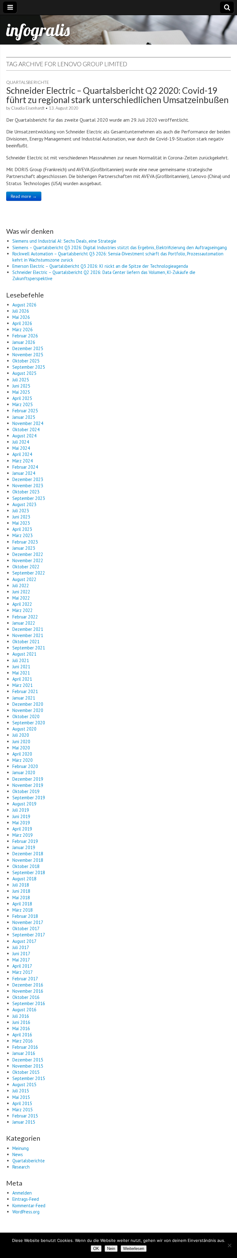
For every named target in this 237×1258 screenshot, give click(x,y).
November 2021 (27, 635)
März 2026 (22, 329)
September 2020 (28, 723)
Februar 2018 (25, 916)
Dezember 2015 (27, 1060)
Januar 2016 (23, 1053)
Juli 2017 (20, 947)
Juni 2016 (21, 1022)
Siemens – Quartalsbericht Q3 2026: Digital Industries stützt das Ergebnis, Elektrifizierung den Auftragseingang (119, 247)
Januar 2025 (23, 417)
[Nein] (229, 1245)
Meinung (20, 1148)
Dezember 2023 (27, 479)
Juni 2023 (21, 517)
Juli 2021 (20, 660)
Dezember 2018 (27, 854)
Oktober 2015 (26, 1072)
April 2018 (22, 904)
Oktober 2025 (26, 361)
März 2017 (22, 972)
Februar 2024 (25, 467)
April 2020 (22, 754)
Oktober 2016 (26, 997)
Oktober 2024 (26, 429)
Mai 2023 (21, 523)
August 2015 (24, 1084)
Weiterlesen (133, 1248)
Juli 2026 (20, 311)
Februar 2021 (25, 691)
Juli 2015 (20, 1091)
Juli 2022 (20, 585)
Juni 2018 (21, 891)
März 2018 (22, 910)
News (17, 1154)
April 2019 (22, 829)
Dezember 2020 (27, 704)
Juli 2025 (20, 380)
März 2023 (22, 535)
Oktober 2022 (26, 567)
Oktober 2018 (26, 866)
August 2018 (24, 879)
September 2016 (28, 1003)
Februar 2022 (25, 617)
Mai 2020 (21, 748)
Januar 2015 (23, 1122)
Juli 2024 (20, 442)
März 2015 (22, 1110)
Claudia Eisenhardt (27, 108)
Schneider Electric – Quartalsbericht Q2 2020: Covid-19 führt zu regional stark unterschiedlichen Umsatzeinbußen (117, 95)
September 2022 (28, 573)
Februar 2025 (25, 411)
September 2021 (28, 648)
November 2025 (27, 355)
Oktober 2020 (26, 716)
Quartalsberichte (27, 82)
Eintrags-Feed (25, 1199)
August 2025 (24, 373)
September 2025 (28, 367)
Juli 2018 (20, 885)
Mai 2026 (21, 317)
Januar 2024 (23, 473)
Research (21, 1167)
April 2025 (22, 398)
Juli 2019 (20, 810)
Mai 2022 (21, 598)
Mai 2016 (21, 1028)
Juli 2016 (20, 1016)
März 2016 (22, 1041)
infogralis (38, 30)
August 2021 (24, 654)
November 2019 (27, 785)
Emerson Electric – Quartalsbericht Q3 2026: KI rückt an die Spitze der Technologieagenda (100, 266)
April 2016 (22, 1035)
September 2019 (28, 797)
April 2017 (22, 966)
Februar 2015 (25, 1116)
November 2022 (27, 560)
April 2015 (22, 1103)
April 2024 (22, 454)
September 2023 (28, 498)
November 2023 (27, 485)
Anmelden (22, 1193)
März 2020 (22, 760)
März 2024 (22, 461)
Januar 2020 (23, 772)
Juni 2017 (21, 954)
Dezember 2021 (27, 629)
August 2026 (24, 305)
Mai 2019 (21, 823)
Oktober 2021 (26, 641)
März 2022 (22, 610)
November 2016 (27, 991)
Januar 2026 (23, 342)
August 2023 (24, 504)
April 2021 (22, 679)
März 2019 (22, 835)
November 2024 (27, 423)
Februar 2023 (25, 542)
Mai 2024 (21, 448)
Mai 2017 (21, 960)
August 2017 (24, 941)
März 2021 (22, 685)
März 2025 (22, 404)
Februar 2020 (25, 766)
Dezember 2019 (27, 779)
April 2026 (22, 323)
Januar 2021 (23, 698)
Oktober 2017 (26, 928)
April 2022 (22, 604)
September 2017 (28, 935)
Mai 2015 (21, 1097)
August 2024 (24, 436)
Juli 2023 (20, 511)
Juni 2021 (21, 667)
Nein (111, 1248)
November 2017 (27, 922)
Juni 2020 (21, 741)
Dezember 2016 (27, 985)
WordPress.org (26, 1212)
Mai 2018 (21, 897)
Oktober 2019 (26, 791)
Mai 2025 (21, 392)
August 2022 (24, 579)
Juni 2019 (21, 816)
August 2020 (24, 729)
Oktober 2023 (26, 492)
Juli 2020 (20, 735)
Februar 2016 (25, 1047)
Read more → (24, 196)
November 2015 (27, 1066)
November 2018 (27, 860)
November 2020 (27, 710)
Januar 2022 (23, 623)
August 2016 (24, 1010)
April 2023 (22, 529)
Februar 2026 (25, 336)
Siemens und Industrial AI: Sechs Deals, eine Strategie (64, 241)
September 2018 (28, 872)
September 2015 (28, 1078)
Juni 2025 (21, 386)
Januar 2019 (23, 847)
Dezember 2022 (27, 554)
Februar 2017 (25, 979)
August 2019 (24, 804)
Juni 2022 (21, 592)
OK (96, 1248)
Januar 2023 (23, 548)
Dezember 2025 (27, 348)
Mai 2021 (21, 673)
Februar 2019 (25, 841)
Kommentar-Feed (28, 1205)
